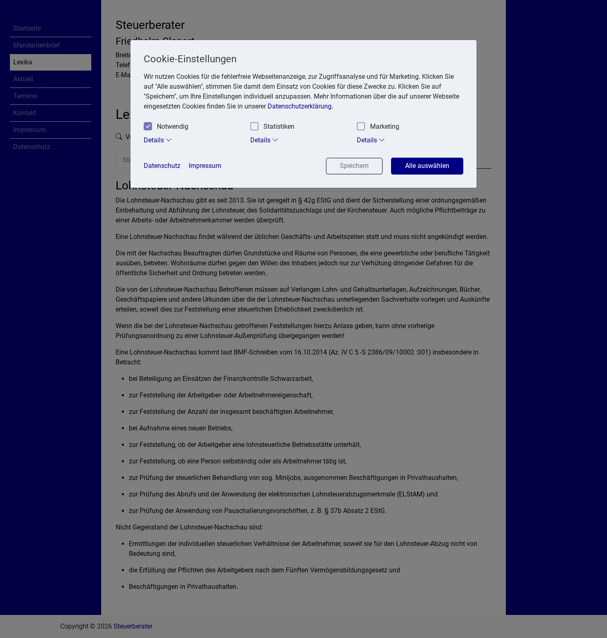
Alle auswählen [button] (427, 166)
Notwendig (172, 126)
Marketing (384, 126)
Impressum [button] (205, 166)
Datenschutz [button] (162, 166)
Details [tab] (155, 140)
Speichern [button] (354, 166)
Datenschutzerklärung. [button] (300, 106)
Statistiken (278, 126)
